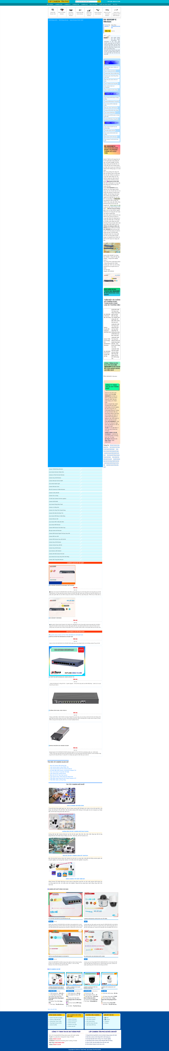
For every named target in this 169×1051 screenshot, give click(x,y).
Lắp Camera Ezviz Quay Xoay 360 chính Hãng (59, 556)
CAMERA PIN (75, 4)
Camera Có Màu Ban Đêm (55, 1019)
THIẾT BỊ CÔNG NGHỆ (105, 4)
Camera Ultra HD (71, 1026)
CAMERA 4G (84, 4)
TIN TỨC (115, 4)
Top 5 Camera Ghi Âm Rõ (110, 71)
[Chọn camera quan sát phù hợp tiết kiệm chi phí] (120, 13)
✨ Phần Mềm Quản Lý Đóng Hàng (57, 779)
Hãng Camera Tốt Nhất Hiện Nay (75, 878)
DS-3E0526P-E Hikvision (110, 21)
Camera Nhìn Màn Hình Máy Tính (56, 513)
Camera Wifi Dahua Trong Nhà (111, 118)
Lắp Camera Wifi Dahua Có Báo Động (57, 516)
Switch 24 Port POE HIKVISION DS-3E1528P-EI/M (61, 636)
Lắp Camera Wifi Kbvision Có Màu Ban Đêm (112, 116)
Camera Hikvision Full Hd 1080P (76, 20)
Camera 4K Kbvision (72, 1019)
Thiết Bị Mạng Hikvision (63, 20)
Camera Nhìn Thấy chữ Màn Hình (112, 73)
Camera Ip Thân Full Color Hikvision (56, 474)
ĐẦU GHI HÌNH (93, 4)
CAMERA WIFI (58, 4)
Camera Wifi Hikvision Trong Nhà (112, 101)
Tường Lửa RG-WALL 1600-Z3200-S (58, 710)
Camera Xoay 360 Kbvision (55, 547)
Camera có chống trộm (54, 507)
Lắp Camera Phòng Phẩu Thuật (56, 504)
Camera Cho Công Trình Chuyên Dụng (57, 510)
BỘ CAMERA (50, 4)
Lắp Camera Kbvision (91, 1017)
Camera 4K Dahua (72, 1022)
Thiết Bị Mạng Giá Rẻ (53, 20)
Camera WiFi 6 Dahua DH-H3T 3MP (108, 987)
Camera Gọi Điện (53, 1024)
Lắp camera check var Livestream (109, 86)
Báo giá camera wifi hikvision (111, 107)
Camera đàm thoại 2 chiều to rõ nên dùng (111, 68)
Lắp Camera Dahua (90, 1021)
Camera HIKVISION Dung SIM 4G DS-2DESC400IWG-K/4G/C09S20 (56, 987)
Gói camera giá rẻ (54, 969)
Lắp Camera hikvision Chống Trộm (56, 472)
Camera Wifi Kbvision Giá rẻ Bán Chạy (57, 527)
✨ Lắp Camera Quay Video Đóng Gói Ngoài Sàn (61, 776)
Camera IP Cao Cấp (72, 1024)
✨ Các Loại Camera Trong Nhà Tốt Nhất (59, 772)
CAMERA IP (67, 4)
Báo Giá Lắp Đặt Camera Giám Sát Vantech (75, 855)
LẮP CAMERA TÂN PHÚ (58, 1)
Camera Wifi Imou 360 (54, 536)
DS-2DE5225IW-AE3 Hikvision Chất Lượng (94, 956)
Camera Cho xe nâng (53, 495)
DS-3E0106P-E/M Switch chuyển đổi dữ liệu (59, 918)
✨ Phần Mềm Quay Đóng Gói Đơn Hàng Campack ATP (62, 778)
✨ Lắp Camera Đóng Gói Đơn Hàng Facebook (60, 768)
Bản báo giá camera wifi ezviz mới (111, 80)
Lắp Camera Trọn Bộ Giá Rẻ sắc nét (111, 140)
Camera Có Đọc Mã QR (54, 492)
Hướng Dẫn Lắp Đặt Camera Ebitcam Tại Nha (75, 831)
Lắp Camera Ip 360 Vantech (55, 550)
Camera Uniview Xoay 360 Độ (55, 545)
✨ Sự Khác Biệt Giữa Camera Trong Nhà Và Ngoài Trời (62, 770)
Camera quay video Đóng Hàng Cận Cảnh (111, 76)
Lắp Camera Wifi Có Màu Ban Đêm (111, 104)
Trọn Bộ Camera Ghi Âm (110, 130)
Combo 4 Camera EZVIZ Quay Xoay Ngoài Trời (73, 987)
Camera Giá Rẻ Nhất (53, 501)
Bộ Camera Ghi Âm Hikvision (111, 136)
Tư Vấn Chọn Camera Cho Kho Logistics (57, 498)
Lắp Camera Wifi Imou (91, 1024)
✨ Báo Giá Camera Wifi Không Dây (57, 765)
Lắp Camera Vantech (90, 1019)
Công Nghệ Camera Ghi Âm (56, 1023)
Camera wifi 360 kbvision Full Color (56, 553)
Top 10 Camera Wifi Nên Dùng (75, 805)
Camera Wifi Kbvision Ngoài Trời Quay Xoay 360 (59, 533)
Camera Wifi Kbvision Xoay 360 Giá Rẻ (57, 539)
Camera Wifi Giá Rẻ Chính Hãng (111, 110)
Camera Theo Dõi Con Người (56, 1017)
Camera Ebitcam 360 (53, 518)
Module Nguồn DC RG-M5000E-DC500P (59, 745)
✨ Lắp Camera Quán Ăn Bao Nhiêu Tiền (59, 767)
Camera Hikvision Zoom (54, 486)
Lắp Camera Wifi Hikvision (54, 524)
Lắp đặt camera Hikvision (92, 1023)
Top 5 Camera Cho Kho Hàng (111, 89)
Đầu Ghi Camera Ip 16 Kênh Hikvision (57, 489)
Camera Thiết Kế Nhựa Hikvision (56, 469)
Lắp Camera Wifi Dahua (110, 112)
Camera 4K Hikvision (72, 1020)
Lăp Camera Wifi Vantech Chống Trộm (112, 98)
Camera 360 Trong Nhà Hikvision (56, 559)
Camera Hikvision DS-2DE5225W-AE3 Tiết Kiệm (95, 918)
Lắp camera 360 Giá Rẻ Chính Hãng (111, 133)
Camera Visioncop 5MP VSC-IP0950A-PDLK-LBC (91, 987)
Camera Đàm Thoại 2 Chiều (55, 1021)
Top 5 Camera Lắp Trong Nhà (111, 83)
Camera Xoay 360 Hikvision (55, 477)
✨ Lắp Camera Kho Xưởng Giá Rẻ (57, 773)
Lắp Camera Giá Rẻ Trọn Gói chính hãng (111, 127)
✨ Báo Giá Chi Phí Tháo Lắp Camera (58, 775)
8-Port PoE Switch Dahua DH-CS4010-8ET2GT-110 (62, 677)
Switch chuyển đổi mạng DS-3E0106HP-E (59, 956)
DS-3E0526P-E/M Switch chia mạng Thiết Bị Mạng (62, 585)
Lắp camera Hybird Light (54, 483)
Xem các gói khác (52, 1009)
